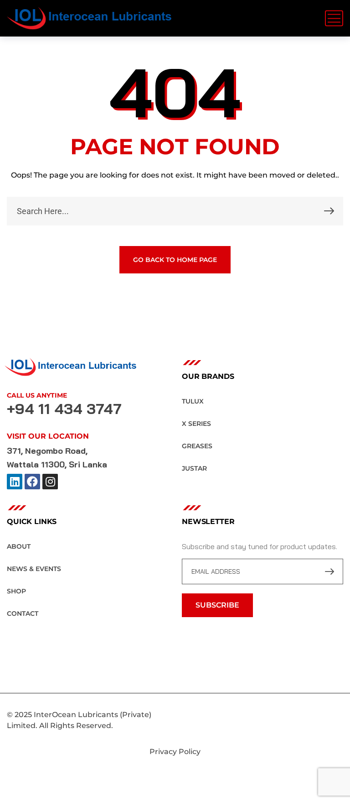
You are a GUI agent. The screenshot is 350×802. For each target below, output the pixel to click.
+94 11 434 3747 (64, 408)
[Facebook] (32, 481)
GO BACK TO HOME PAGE (175, 260)
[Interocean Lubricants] (89, 18)
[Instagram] (50, 481)
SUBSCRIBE (217, 605)
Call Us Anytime (37, 395)
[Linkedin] (14, 481)
